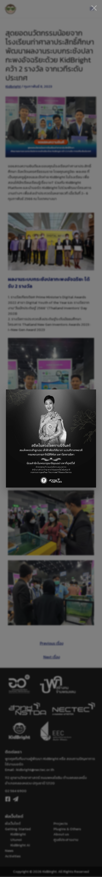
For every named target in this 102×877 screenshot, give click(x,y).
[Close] (94, 7)
